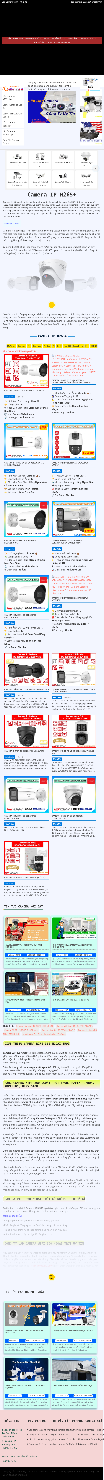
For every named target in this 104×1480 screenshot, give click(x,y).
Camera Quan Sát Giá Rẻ (53, 38)
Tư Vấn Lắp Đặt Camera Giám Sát (80, 38)
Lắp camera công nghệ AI (62, 1429)
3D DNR (94, 346)
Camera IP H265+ (52, 336)
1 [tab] (48, 120)
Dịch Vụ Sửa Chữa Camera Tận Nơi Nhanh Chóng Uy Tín (72, 946)
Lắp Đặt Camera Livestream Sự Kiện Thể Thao (73, 1331)
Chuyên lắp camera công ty (38, 1434)
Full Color (47, 346)
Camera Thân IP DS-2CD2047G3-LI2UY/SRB (24, 390)
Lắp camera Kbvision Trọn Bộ (87, 1434)
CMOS (59, 346)
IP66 (86, 346)
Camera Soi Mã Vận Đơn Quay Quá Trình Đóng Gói (24, 946)
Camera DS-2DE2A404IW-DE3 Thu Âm (21, 1030)
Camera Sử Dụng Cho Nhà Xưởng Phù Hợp (72, 1386)
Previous (38, 107)
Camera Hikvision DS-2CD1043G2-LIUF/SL (34, 1026)
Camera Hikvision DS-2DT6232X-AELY (58, 1030)
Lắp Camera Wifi (15, 38)
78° (29, 346)
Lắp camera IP (60, 1434)
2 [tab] (52, 120)
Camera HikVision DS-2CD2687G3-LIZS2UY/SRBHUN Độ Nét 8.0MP (68, 541)
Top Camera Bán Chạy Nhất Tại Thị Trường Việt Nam (25, 1387)
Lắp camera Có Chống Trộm (62, 1444)
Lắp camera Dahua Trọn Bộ (87, 1439)
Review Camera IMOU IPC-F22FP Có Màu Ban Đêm (25, 1001)
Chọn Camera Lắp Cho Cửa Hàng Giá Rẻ (71, 1000)
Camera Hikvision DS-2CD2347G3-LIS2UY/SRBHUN (68, 817)
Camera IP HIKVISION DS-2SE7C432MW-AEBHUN (70, 463)
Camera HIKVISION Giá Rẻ (12, 115)
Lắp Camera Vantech (9, 124)
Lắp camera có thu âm (62, 1439)
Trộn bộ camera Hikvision (87, 1429)
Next (66, 107)
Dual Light (21, 346)
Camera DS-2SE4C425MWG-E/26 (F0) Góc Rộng (26, 877)
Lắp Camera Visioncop (9, 133)
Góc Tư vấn (39, 42)
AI (54, 346)
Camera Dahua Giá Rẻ (12, 106)
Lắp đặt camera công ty (38, 1439)
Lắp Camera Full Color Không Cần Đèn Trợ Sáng (44, 1034)
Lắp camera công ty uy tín (38, 1429)
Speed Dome (78, 346)
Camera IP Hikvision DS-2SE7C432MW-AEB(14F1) (70, 599)
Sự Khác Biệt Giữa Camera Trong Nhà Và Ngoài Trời (24, 1332)
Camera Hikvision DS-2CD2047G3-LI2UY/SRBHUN (20, 616)
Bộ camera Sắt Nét (87, 1444)
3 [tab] (56, 120)
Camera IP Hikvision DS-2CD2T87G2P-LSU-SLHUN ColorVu (24, 463)
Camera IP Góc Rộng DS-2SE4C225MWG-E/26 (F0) (73, 752)
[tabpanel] (52, 107)
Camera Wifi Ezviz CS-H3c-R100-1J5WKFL (74, 1026)
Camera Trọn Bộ (32, 38)
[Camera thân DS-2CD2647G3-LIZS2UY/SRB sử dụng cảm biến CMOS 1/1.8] (26, 669)
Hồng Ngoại (36, 346)
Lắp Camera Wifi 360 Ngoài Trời (19, 351)
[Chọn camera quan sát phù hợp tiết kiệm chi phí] (95, 168)
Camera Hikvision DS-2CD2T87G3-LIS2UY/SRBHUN (20, 817)
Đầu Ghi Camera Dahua (11, 142)
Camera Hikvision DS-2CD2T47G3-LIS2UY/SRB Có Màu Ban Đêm (73, 690)
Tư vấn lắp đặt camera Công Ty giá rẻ (90, 132)
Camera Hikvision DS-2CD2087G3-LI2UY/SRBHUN (20, 541)
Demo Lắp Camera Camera (59, 42)
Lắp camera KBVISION (9, 98)
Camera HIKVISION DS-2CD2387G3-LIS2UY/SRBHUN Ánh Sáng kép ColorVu (71, 381)
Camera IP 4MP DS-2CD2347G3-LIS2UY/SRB (24, 751)
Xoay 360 (67, 346)
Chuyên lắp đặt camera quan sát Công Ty (88, 105)
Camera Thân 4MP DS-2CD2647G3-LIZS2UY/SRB (26, 689)
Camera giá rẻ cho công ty (38, 1444)
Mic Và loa (11, 346)
